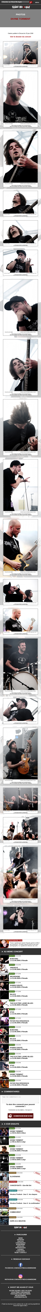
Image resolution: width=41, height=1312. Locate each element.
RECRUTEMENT (20, 1295)
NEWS (20, 1238)
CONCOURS (20, 1251)
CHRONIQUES (20, 1243)
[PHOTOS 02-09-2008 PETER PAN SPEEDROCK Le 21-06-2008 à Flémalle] (20, 1092)
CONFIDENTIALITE (20, 1297)
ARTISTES (20, 1239)
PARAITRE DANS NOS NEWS (21, 1294)
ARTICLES (20, 1246)
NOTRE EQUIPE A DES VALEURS (20, 1290)
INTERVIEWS (20, 1244)
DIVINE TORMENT (20, 19)
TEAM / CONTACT (20, 1252)
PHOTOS (20, 1241)
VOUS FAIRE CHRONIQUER (20, 1292)
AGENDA (20, 1249)
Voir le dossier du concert (20, 37)
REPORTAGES (21, 1248)
